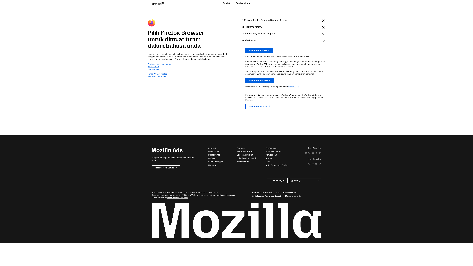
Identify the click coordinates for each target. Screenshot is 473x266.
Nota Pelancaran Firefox (277, 165)
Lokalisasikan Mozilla (247, 158)
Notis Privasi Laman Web (262, 192)
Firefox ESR (293, 87)
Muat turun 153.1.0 (258, 50)
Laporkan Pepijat (245, 155)
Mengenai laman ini (293, 196)
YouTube (316, 164)
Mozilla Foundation (174, 192)
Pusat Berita (214, 155)
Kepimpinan (214, 151)
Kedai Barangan (215, 162)
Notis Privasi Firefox (157, 74)
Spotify (319, 152)
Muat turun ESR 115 (258, 106)
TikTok (316, 152)
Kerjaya (211, 158)
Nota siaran (153, 66)
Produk (226, 3)
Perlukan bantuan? (157, 76)
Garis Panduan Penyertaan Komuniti (267, 196)
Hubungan (213, 165)
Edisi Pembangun (274, 151)
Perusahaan (271, 155)
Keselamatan (243, 162)
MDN (268, 162)
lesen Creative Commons (177, 198)
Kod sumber (153, 69)
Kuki (278, 192)
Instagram (309, 152)
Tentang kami (243, 3)
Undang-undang (289, 192)
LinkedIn (312, 152)
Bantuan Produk (244, 151)
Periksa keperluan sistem (160, 64)
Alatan (269, 158)
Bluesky (305, 152)
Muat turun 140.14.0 (258, 80)
